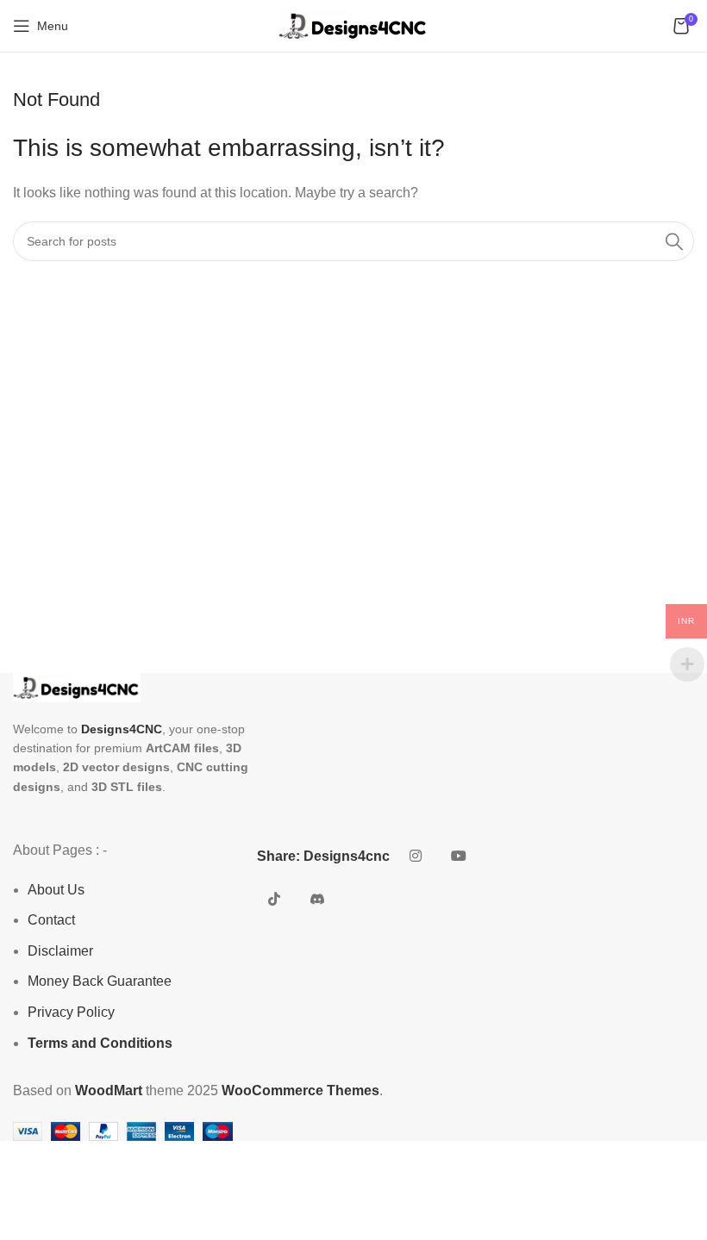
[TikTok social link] (274, 899)
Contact (51, 920)
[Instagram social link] (415, 856)
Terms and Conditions (100, 1043)
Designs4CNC (121, 729)
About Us (56, 889)
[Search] (674, 241)
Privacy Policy (71, 1012)
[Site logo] (353, 24)
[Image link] (77, 686)
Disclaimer (60, 951)
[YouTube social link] (458, 856)
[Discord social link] (317, 899)
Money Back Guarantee (100, 981)
